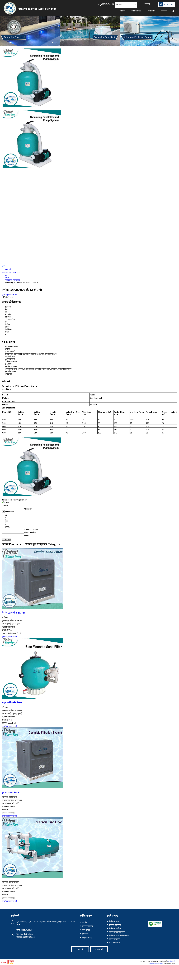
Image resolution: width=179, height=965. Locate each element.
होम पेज (122, 11)
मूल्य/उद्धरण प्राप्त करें (9, 294)
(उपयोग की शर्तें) (171, 961)
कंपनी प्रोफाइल (136, 11)
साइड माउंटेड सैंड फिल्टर (12, 702)
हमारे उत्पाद (151, 11)
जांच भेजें (8, 269)
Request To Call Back (11, 272)
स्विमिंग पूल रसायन (114, 939)
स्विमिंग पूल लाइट (114, 921)
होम (6, 275)
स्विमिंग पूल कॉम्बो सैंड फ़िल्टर (13, 612)
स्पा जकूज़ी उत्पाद (114, 942)
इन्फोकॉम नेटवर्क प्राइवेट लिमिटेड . (156, 963)
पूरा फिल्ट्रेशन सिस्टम (10, 792)
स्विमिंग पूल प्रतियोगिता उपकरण (119, 935)
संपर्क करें (164, 11)
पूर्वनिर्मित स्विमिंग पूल (115, 925)
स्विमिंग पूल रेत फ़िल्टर (12, 280)
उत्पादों (7, 277)
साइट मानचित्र (87, 937)
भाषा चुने (147, 4)
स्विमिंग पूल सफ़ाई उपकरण (117, 932)
